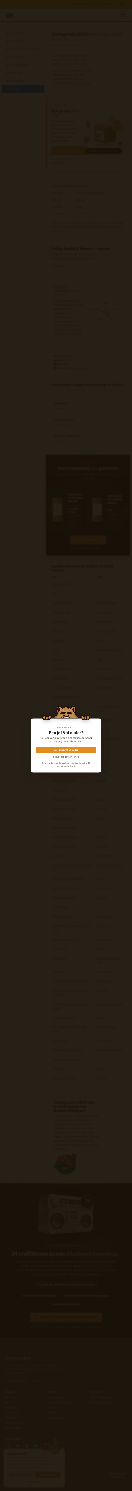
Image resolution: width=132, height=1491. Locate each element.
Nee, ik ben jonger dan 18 (66, 757)
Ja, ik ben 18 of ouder (66, 750)
